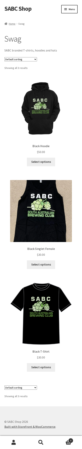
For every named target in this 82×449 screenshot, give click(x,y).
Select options (41, 162)
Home (12, 23)
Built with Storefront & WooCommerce (29, 427)
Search (41, 442)
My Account (13, 442)
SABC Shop (17, 8)
